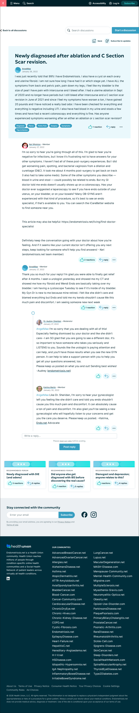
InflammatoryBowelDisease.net (71, 673)
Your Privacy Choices (90, 686)
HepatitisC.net (61, 645)
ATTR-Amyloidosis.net (65, 580)
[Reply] (106, 376)
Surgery (54, 126)
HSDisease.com (61, 659)
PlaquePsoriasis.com (106, 613)
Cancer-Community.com (67, 599)
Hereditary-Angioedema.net (69, 650)
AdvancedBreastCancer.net (69, 552)
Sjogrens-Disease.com (107, 645)
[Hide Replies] (33, 313)
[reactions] (98, 376)
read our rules (66, 441)
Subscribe (129, 3)
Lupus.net (100, 557)
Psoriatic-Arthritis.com (107, 627)
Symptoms (66, 126)
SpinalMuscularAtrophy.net (110, 664)
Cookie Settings (111, 686)
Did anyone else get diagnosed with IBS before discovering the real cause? (68, 477)
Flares (31, 126)
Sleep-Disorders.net (106, 655)
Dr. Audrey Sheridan (52, 321)
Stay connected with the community (33, 507)
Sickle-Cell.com (103, 641)
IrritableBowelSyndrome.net (69, 678)
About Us (11, 686)
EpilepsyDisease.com (65, 636)
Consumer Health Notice (64, 686)
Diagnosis (20, 126)
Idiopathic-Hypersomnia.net (69, 664)
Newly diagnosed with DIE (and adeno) (23, 475)
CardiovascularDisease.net (68, 604)
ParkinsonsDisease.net (107, 608)
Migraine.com (102, 580)
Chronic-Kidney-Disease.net (69, 618)
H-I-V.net (57, 655)
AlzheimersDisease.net (66, 566)
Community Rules (15, 690)
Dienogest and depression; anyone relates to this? (112, 475)
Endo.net (41, 422)
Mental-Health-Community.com (113, 576)
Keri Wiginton (35, 144)
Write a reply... (32, 435)
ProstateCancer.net (105, 622)
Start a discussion (125, 30)
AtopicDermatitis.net (64, 576)
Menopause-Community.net (111, 571)
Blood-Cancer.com (63, 594)
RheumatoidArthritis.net (108, 636)
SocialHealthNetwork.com (109, 659)
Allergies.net (59, 562)
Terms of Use (12, 525)
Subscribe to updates (121, 41)
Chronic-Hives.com (64, 613)
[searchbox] (91, 30)
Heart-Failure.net (62, 641)
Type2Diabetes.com (106, 673)
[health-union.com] (19, 547)
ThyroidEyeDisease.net (108, 669)
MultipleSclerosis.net (106, 585)
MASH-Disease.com (106, 566)
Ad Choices (32, 690)
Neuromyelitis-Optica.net (109, 594)
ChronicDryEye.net (63, 608)
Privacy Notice (64, 522)
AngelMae (26, 68)
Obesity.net (101, 599)
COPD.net (58, 622)
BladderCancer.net (63, 590)
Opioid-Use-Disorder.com (109, 604)
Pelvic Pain (42, 126)
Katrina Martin (49, 387)
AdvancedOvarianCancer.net (69, 557)
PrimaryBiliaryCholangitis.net (111, 618)
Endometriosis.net (63, 631)
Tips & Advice (22, 130)
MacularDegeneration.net (109, 562)
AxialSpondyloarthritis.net (68, 585)
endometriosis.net (59, 370)
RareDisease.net (103, 631)
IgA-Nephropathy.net (65, 669)
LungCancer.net (103, 552)
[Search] (69, 30)
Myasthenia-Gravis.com (108, 590)
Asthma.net (59, 571)
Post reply (69, 446)
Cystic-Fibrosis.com (64, 627)
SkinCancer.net (103, 650)
